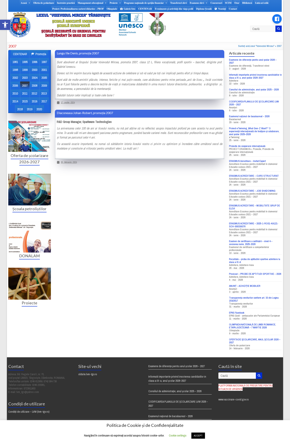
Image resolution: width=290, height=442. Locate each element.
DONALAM (29, 255)
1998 (15, 70)
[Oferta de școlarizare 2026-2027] (29, 122)
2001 (44, 70)
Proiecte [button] (114, 3)
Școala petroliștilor (29, 208)
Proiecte (29, 302)
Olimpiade (112, 8)
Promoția (41, 54)
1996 (34, 62)
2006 (15, 85)
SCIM (228, 3)
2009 (44, 85)
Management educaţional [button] (90, 3)
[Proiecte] (29, 269)
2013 (44, 93)
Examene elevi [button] (197, 3)
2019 (29, 109)
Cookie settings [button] (177, 435)
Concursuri (216, 3)
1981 (15, 62)
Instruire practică (66, 3)
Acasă (24, 3)
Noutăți (222, 8)
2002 (15, 77)
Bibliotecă (247, 3)
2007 (25, 85)
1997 (44, 62)
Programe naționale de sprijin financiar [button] (144, 3)
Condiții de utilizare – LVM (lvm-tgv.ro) (29, 411)
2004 (34, 77)
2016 (34, 101)
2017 (44, 101)
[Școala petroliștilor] (29, 176)
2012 (34, 93)
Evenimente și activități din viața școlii (174, 8)
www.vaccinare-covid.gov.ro (233, 399)
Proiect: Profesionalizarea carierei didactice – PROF (78, 8)
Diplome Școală (204, 8)
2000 (34, 70)
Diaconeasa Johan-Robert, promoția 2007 (85, 113)
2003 (25, 77)
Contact (233, 8)
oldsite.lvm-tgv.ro (87, 374)
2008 (34, 85)
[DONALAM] (29, 222)
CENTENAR (145, 8)
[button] (5, 25)
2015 (25, 101)
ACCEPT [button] (198, 435)
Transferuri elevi (178, 3)
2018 (20, 109)
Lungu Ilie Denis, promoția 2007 (78, 53)
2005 (44, 77)
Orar (236, 3)
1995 (25, 62)
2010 (15, 93)
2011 (24, 93)
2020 (39, 109)
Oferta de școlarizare (43, 3)
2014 (15, 101)
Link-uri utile (261, 3)
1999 (25, 70)
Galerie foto (129, 8)
